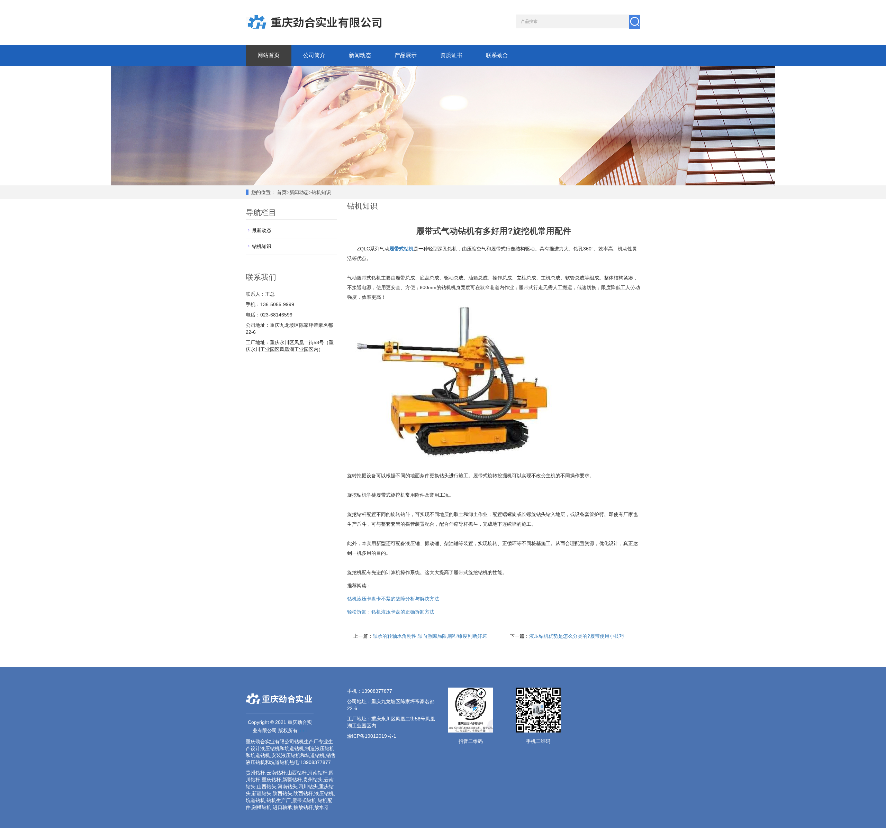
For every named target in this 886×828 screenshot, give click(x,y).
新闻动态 (360, 55)
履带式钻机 (401, 248)
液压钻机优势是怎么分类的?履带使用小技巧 (576, 636)
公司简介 (314, 55)
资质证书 (451, 55)
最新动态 (261, 230)
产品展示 (406, 55)
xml (303, 730)
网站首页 (268, 55)
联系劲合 (497, 55)
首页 (282, 192)
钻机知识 (321, 192)
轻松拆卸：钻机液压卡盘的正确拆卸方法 (390, 612)
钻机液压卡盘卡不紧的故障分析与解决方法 (393, 598)
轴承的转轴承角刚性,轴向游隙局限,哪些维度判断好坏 (430, 636)
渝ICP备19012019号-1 (371, 736)
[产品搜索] (634, 22)
